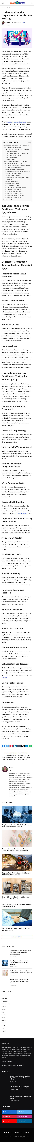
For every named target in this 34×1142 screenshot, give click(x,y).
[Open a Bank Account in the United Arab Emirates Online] (17, 917)
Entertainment (6, 1004)
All (2, 995)
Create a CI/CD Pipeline (14, 175)
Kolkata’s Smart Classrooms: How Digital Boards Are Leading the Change (20, 1077)
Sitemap (27, 1132)
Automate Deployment (14, 189)
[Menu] (3, 3)
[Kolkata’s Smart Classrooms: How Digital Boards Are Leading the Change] (5, 1078)
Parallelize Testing (13, 185)
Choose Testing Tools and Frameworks (18, 165)
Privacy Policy (9, 1132)
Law (3, 1012)
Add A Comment (17, 937)
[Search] (31, 3)
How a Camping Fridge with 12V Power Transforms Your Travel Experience (19, 981)
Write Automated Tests (14, 173)
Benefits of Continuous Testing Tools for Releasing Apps (16, 150)
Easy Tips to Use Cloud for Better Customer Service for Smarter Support (17, 826)
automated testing (21, 513)
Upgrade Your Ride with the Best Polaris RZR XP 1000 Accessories (16, 874)
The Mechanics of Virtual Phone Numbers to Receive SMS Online (9, 757)
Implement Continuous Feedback (17, 187)
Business (4, 998)
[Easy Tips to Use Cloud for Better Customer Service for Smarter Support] (17, 814)
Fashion (4, 1006)
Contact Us (19, 1132)
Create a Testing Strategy (14, 167)
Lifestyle (4, 1014)
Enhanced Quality (12, 157)
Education (4, 1001)
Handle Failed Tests (13, 183)
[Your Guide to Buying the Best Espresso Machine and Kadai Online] (17, 886)
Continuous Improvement (15, 193)
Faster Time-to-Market (14, 155)
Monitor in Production (14, 191)
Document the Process (14, 197)
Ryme (8, 22)
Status (3, 1023)
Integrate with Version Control (16, 169)
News (3, 1017)
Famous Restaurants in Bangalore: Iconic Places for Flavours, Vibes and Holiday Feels (20, 1088)
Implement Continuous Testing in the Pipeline (18, 178)
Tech (23, 22)
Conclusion (8, 199)
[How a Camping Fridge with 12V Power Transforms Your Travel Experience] (5, 981)
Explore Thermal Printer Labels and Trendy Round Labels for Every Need (15, 850)
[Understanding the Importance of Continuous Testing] (17, 38)
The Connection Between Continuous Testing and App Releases (16, 146)
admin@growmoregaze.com (16, 1065)
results (4, 678)
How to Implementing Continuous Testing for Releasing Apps (15, 162)
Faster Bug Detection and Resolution (17, 153)
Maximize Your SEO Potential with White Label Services (24, 757)
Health (3, 1009)
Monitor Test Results (13, 181)
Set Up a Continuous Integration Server (18, 171)
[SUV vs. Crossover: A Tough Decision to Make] (5, 1098)
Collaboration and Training (16, 195)
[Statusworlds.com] (17, 3)
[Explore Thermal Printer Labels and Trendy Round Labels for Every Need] (17, 838)
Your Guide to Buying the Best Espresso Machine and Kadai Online (16, 898)
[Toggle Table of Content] (28, 142)
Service (4, 1020)
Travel (3, 1031)
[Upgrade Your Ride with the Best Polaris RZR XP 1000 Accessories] (17, 862)
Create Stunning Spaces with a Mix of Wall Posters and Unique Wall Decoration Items (20, 952)
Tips (3, 1028)
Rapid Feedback (11, 159)
